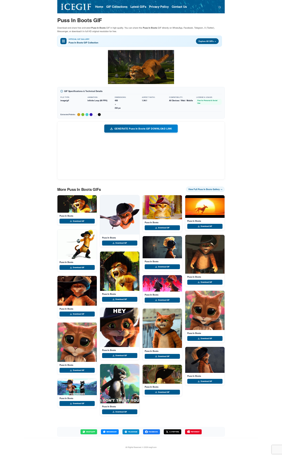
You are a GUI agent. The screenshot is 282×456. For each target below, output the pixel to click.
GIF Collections (116, 6)
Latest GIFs (138, 6)
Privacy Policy (159, 6)
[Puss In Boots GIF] (77, 204)
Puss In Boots (66, 215)
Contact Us (179, 6)
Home (99, 6)
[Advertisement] (141, 155)
